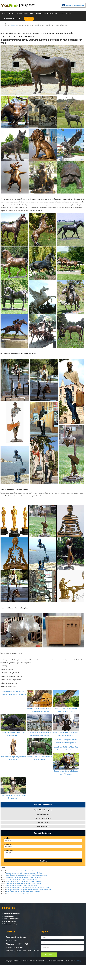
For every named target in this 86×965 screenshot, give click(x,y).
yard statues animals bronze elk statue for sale (21, 885)
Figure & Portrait (25, 13)
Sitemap (78, 961)
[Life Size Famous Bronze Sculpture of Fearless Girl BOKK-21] (66, 722)
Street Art (65, 13)
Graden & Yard (51, 13)
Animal (39, 13)
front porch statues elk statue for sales (19, 894)
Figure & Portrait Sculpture (43, 810)
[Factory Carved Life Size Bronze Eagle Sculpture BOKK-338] (66, 698)
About (12, 13)
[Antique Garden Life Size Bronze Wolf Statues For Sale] (39, 746)
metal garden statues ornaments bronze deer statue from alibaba (28, 887)
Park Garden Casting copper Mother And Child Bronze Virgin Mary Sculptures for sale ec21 (66, 743)
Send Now (49, 954)
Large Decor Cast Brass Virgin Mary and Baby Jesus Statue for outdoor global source (66, 750)
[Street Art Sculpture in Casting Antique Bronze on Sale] (13, 785)
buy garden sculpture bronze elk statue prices (21, 879)
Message (14, 25)
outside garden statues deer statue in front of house (23, 877)
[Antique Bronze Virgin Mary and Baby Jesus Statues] (13, 746)
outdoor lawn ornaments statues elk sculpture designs (24, 873)
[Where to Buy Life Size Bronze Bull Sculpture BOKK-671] (13, 722)
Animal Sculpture (43, 814)
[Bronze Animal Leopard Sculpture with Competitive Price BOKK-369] (39, 698)
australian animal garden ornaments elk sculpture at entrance (26, 875)
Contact (29, 19)
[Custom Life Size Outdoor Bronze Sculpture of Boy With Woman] (39, 722)
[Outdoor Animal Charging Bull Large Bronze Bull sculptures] (66, 761)
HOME (4, 13)
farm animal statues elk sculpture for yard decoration (23, 881)
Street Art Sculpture (43, 822)
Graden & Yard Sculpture (43, 818)
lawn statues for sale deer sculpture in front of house (23, 883)
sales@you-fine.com (75, 5)
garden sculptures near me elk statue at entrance (22, 871)
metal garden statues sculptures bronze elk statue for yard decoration (29, 890)
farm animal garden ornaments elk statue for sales (23, 892)
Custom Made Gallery (12, 19)
